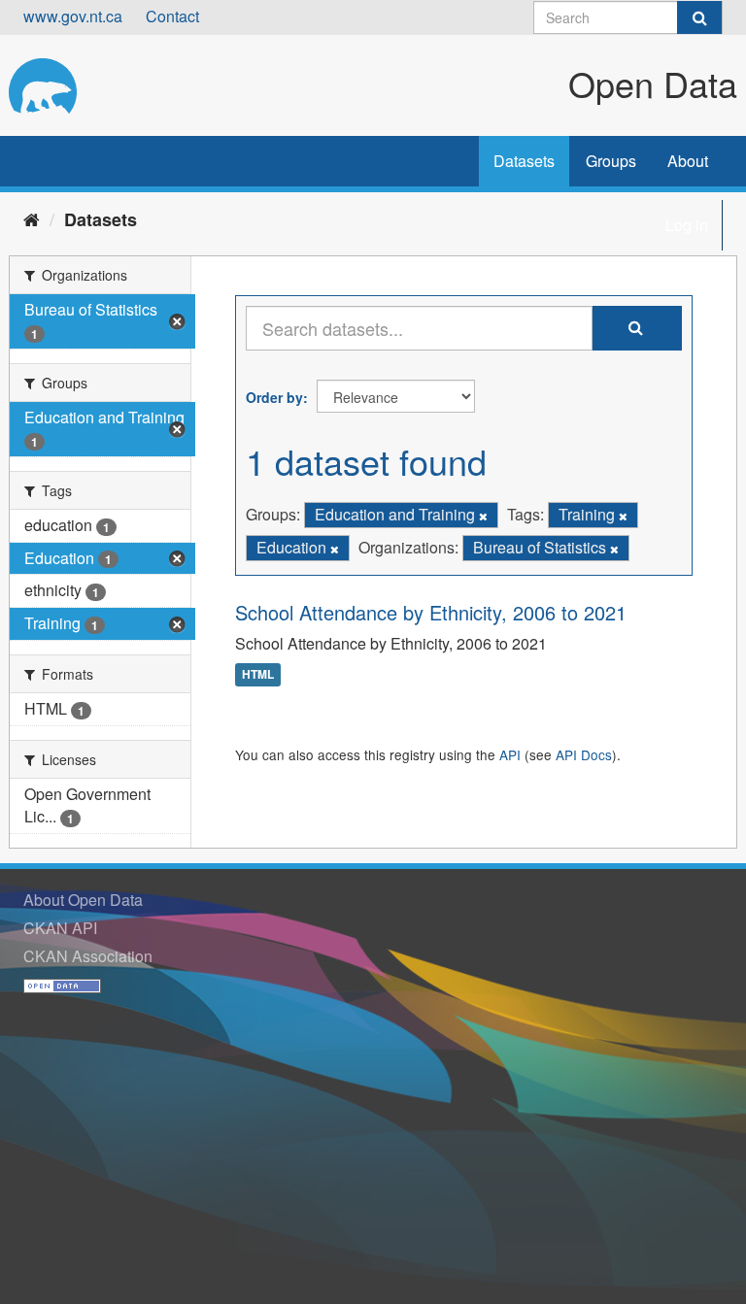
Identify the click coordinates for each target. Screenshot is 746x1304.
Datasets (524, 161)
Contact (172, 16)
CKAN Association (88, 956)
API (510, 754)
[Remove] (483, 515)
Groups (611, 161)
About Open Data (83, 899)
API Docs (584, 754)
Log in (686, 225)
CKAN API (60, 928)
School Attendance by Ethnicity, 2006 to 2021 (431, 612)
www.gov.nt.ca (72, 16)
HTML (258, 675)
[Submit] (699, 17)
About (687, 161)
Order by (274, 397)
